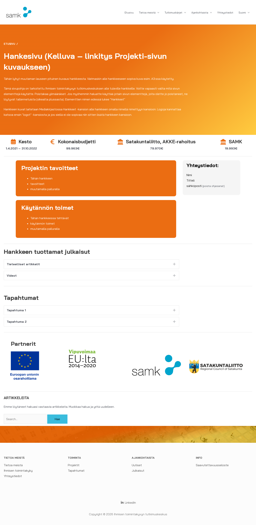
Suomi (242, 12)
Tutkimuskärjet (173, 12)
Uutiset (137, 465)
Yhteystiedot (225, 12)
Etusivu (129, 12)
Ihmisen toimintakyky (18, 470)
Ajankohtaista (199, 12)
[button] (91, 264)
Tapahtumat (76, 470)
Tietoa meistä (147, 12)
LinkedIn (130, 502)
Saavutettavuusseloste (212, 465)
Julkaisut (138, 470)
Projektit (73, 465)
